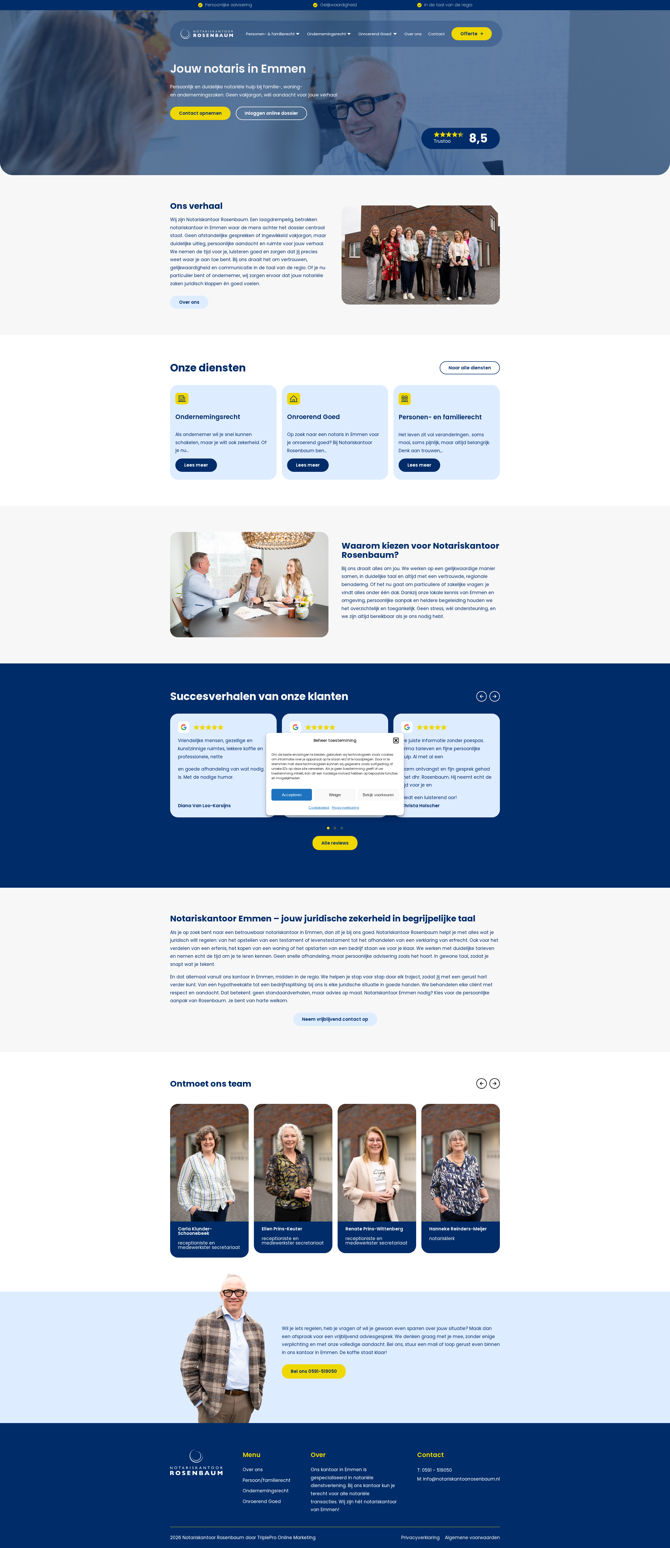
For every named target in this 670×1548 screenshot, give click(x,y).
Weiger (335, 794)
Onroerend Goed (375, 34)
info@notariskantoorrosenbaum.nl (461, 1479)
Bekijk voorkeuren (378, 794)
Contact (436, 34)
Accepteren (292, 794)
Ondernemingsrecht (326, 34)
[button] (396, 740)
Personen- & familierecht (270, 34)
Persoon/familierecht (267, 1480)
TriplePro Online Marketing (286, 1537)
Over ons (413, 34)
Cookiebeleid (319, 807)
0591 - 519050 (437, 1470)
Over (318, 1454)
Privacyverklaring (345, 807)
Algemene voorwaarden (472, 1537)
